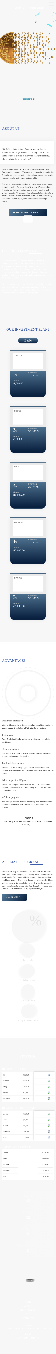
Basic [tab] (28, 340)
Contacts (28, 1318)
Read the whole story (26, 212)
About (28, 1306)
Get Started (17, 62)
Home (28, 1302)
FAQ (28, 1314)
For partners (28, 1310)
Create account (36, 8)
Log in (18, 8)
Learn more (12, 897)
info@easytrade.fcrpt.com (28, 1338)
